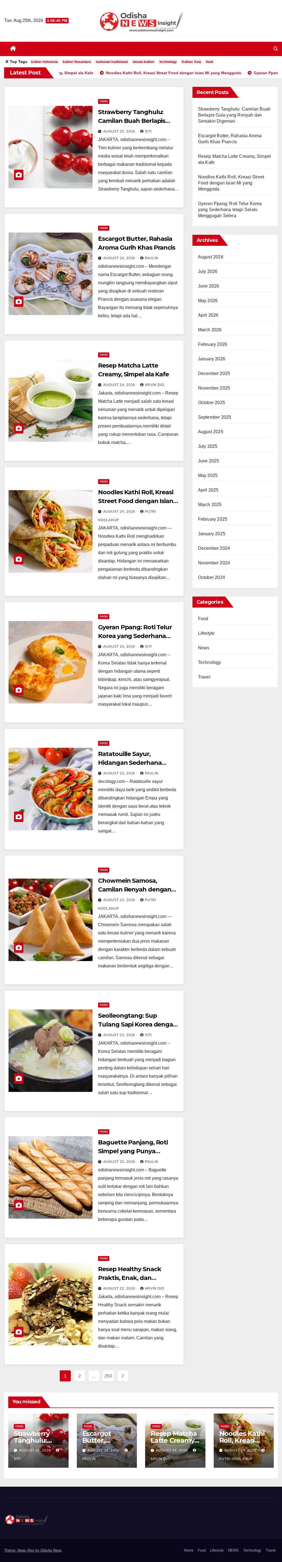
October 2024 (211, 577)
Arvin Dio (154, 385)
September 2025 (214, 417)
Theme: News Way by (22, 1550)
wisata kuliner (143, 62)
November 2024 (214, 563)
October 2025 (211, 402)
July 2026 (208, 271)
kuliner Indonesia (44, 62)
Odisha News (51, 1550)
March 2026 (210, 329)
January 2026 (211, 359)
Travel (204, 677)
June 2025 (208, 461)
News (204, 647)
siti (148, 131)
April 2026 (208, 315)
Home (188, 1550)
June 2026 (208, 286)
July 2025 (208, 446)
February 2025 (212, 519)
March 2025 (210, 504)
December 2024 (214, 548)
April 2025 (208, 490)
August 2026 (210, 257)
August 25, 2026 (119, 131)
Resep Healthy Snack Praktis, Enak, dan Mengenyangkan (129, 1277)
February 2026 (212, 344)
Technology (209, 662)
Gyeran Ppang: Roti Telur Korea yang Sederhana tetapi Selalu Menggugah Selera (230, 209)
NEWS (233, 1550)
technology (168, 62)
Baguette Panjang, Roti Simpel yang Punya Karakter (133, 1151)
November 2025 (214, 388)
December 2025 (214, 373)
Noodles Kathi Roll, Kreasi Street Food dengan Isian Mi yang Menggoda (135, 501)
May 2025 (208, 475)
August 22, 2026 (119, 1162)
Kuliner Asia (191, 62)
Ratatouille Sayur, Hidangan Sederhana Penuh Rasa (129, 762)
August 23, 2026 (119, 773)
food (209, 62)
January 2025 (211, 533)
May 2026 (208, 300)
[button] (275, 48)
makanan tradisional (112, 62)
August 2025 (210, 431)
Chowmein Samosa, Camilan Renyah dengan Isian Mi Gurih (134, 889)
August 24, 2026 (119, 258)
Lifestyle (206, 633)
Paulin (151, 258)
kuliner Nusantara (77, 62)
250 (108, 1376)
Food (104, 101)
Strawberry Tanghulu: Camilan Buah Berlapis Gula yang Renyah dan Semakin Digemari (234, 115)
